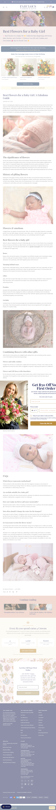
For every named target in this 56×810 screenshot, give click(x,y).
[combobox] (34, 410)
